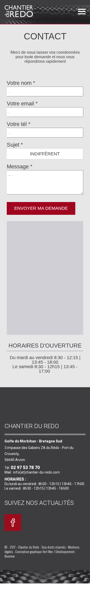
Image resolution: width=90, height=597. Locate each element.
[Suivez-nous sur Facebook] (12, 530)
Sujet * (15, 145)
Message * (19, 166)
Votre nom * (21, 83)
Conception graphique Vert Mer (34, 551)
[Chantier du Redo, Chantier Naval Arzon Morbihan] (26, 11)
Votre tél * (18, 124)
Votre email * (22, 103)
